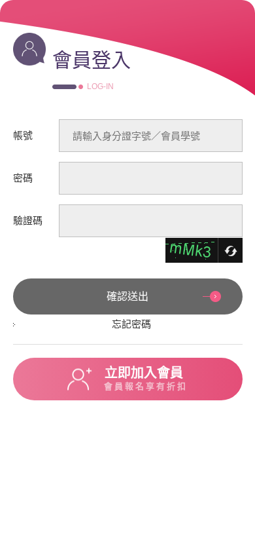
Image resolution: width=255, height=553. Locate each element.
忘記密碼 (131, 324)
